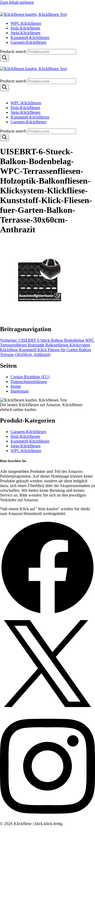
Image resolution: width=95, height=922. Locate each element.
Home (16, 386)
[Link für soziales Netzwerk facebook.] (47, 613)
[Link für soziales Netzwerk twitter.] (47, 709)
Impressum (20, 391)
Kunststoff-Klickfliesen (30, 37)
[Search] (4, 58)
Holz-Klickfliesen (25, 28)
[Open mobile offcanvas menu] (2, 64)
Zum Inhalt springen (17, 2)
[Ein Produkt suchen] (5, 9)
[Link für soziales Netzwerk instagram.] (47, 819)
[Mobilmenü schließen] (2, 94)
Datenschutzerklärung (29, 381)
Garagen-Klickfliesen (28, 42)
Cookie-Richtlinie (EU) (30, 377)
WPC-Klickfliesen (26, 23)
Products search (13, 51)
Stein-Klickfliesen (25, 33)
